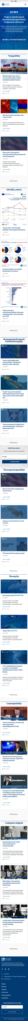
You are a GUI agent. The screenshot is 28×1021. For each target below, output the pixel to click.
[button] (25, 4)
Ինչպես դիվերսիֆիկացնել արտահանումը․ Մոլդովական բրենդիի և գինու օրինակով (12, 362)
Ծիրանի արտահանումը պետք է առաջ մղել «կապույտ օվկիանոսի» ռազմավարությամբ (13, 758)
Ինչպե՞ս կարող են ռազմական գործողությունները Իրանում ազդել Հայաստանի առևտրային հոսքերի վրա (13, 394)
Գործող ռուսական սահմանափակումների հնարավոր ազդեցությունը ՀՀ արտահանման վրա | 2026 (13, 313)
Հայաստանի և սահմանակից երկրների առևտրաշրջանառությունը (14, 229)
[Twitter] (27, 1)
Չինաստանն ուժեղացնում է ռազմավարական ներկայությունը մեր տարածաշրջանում (14, 154)
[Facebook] (21, 1)
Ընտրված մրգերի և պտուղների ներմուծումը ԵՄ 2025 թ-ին (12, 270)
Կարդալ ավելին (6, 91)
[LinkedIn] (24, 1)
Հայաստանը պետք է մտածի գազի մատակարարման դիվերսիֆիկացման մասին (13, 724)
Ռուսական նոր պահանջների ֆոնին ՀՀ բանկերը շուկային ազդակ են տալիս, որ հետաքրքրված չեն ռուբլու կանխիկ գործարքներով (14, 793)
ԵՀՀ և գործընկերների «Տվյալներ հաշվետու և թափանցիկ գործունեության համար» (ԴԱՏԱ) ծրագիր (12, 669)
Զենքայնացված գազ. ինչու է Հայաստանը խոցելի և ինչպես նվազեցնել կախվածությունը (12, 78)
